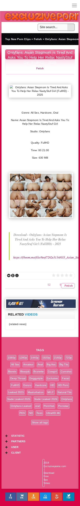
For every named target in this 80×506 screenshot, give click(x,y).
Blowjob (25, 371)
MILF (50, 392)
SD (31, 413)
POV (22, 413)
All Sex (15, 364)
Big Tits (64, 364)
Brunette (38, 371)
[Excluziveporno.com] (5, 5)
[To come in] (16, 5)
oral (37, 405)
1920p (46, 357)
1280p (23, 357)
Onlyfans (66, 399)
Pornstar (63, 405)
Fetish (40, 68)
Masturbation (36, 392)
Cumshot (66, 371)
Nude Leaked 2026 (45, 399)
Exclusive (52, 378)
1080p (11, 357)
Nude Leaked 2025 (19, 399)
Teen (39, 413)
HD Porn (63, 385)
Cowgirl (52, 371)
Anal (40, 364)
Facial (65, 378)
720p (68, 357)
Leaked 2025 (16, 392)
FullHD (15, 385)
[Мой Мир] (17, 275)
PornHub (49, 405)
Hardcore (40, 385)
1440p (35, 357)
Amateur (28, 364)
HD (52, 385)
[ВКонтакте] (8, 275)
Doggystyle (36, 378)
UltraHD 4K (53, 413)
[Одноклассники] (13, 275)
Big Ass (51, 364)
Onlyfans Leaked (21, 405)
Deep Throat (17, 378)
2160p (58, 357)
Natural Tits (64, 392)
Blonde (12, 371)
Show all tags (40, 422)
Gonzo (27, 385)
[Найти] (71, 27)
